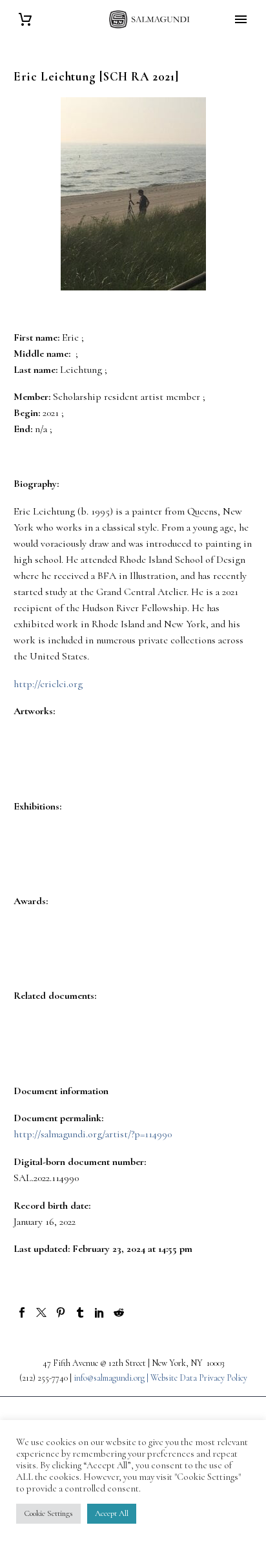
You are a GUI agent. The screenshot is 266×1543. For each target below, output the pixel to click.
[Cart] (25, 20)
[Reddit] (119, 1312)
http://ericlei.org (48, 683)
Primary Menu (240, 19)
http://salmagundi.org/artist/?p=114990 (93, 1134)
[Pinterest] (61, 1312)
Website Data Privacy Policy (198, 1377)
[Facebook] (22, 1312)
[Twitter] (41, 1312)
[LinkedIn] (99, 1312)
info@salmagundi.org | (112, 1377)
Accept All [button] (111, 1513)
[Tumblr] (80, 1312)
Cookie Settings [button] (48, 1513)
